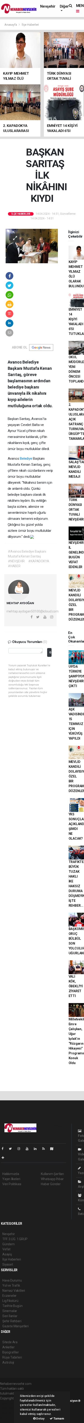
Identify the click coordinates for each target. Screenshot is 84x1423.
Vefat (6, 1249)
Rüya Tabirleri (12, 1357)
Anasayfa (11, 24)
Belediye (26, 458)
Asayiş (7, 1254)
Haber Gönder (51, 1184)
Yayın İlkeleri (11, 1179)
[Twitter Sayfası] (12, 1149)
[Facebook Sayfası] (4, 1149)
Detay (40, 1418)
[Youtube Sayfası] (29, 1149)
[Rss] (45, 1149)
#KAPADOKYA (38, 561)
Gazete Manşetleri (15, 1326)
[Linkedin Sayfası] (37, 1149)
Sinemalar (9, 1311)
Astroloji (8, 1362)
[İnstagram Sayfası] (21, 1149)
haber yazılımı (10, 1403)
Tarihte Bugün (12, 1306)
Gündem (8, 1244)
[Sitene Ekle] (5, 1158)
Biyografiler (10, 1352)
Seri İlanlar (10, 1316)
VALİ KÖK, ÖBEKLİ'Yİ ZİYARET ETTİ (76, 986)
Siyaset (7, 1264)
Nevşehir (47, 6)
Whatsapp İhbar (52, 1179)
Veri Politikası (11, 1184)
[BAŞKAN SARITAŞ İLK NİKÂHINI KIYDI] (32, 246)
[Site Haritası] (53, 1149)
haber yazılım (9, 1413)
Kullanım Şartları (52, 1174)
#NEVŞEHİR (16, 561)
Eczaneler (9, 1296)
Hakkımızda (10, 1174)
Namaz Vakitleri (13, 1290)
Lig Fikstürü (10, 1301)
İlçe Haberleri (30, 24)
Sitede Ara (10, 1342)
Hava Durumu (12, 1280)
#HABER (14, 566)
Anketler (8, 1347)
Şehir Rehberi (11, 1321)
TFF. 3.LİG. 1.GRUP (15, 1239)
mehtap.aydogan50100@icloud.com (33, 611)
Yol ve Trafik (11, 1285)
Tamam (58, 1418)
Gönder (50, 652)
